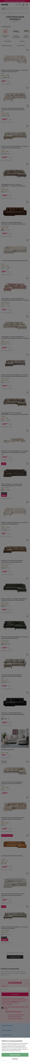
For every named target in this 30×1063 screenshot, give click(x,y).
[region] (15, 1050)
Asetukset (15, 1059)
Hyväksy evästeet (15, 1055)
